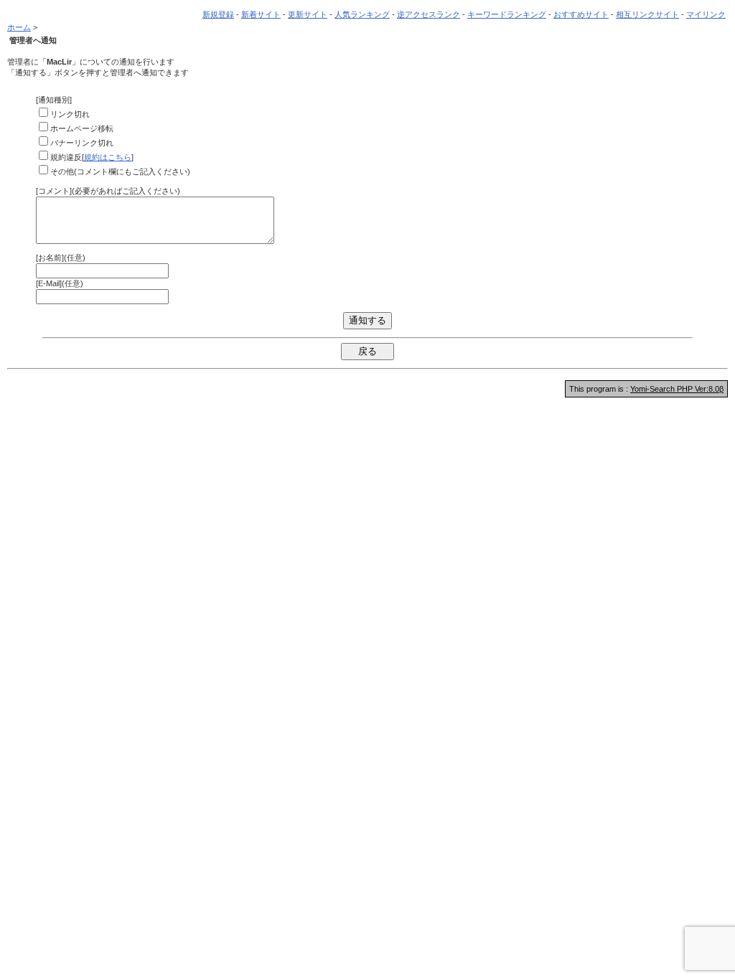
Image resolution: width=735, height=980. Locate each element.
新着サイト (261, 14)
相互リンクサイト (647, 14)
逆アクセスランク (428, 14)
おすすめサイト (581, 14)
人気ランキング (362, 14)
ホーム (19, 27)
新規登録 (218, 14)
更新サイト (307, 14)
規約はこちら (107, 157)
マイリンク (706, 14)
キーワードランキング (506, 14)
